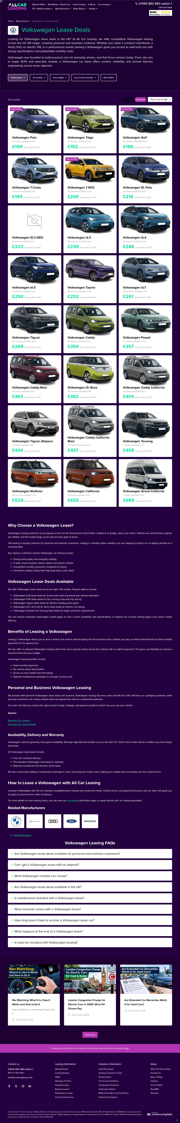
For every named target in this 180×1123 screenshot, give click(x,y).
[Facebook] (9, 1086)
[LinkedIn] (29, 1086)
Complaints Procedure (109, 1085)
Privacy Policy (105, 1077)
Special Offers (38, 4)
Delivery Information (108, 1097)
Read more (90, 1034)
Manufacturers (61, 1069)
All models (37, 77)
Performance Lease (64, 1093)
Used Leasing (79, 4)
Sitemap (154, 1093)
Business (141, 99)
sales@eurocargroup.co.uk (20, 1077)
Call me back (165, 7)
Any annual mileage (83, 77)
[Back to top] (177, 1120)
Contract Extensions (64, 1097)
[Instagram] (23, 1086)
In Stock (91, 4)
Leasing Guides (62, 1072)
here (127, 1048)
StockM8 (154, 1089)
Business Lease (62, 1089)
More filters (109, 77)
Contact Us (155, 1072)
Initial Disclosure (106, 1069)
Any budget (58, 77)
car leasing (72, 800)
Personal (129, 99)
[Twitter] (16, 1086)
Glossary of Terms (63, 1080)
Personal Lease (62, 1085)
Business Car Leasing (19, 720)
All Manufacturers (22, 835)
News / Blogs (156, 1077)
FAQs (57, 1077)
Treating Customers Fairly (110, 1072)
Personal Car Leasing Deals (22, 724)
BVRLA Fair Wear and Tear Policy (114, 1093)
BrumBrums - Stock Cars (59, 4)
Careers (154, 1080)
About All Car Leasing (160, 1069)
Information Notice (107, 1089)
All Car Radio (156, 1085)
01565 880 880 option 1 (20, 1069)
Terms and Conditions (108, 1080)
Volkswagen (16, 77)
